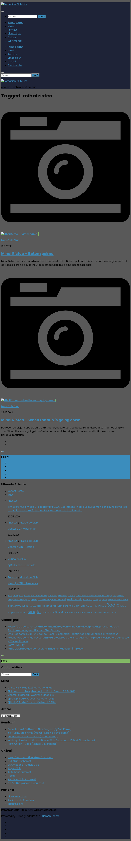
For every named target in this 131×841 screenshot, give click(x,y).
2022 (10, 595)
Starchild (59, 612)
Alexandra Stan (39, 595)
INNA (11, 606)
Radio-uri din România (21, 800)
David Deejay (105, 595)
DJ (29, 599)
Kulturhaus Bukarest (19, 772)
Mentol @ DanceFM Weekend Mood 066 (31, 695)
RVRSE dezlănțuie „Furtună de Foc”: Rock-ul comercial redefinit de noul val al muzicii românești (63, 634)
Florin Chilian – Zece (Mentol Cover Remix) (33, 743)
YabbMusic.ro (15, 804)
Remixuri (12, 29)
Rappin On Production (17, 612)
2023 (15, 595)
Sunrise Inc (70, 612)
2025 (21, 596)
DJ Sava (41, 600)
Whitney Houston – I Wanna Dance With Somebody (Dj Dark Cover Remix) (51, 740)
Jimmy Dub (20, 605)
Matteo (33, 606)
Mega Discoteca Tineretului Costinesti (30, 757)
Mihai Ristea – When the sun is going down (41, 420)
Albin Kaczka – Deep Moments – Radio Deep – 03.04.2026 (41, 691)
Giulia (104, 599)
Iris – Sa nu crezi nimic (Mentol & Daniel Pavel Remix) (38, 732)
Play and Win (99, 605)
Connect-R (93, 595)
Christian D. (81, 595)
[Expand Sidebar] (2, 451)
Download (59, 599)
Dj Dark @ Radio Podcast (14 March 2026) (32, 702)
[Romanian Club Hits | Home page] (14, 4)
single (34, 612)
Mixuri (11, 26)
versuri (107, 612)
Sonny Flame (47, 612)
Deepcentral (118, 595)
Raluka (123, 606)
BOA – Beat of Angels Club (23, 764)
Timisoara (87, 612)
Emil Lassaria (74, 599)
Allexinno (62, 595)
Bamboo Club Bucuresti (22, 779)
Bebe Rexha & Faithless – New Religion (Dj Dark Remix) (39, 729)
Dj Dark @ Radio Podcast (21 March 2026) (31, 698)
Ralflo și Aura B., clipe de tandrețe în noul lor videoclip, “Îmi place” (46, 648)
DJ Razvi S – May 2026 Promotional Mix (30, 687)
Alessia (27, 595)
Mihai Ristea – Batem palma (27, 253)
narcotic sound (44, 605)
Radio (112, 605)
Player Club (14, 768)
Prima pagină (15, 22)
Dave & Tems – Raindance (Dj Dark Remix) (33, 736)
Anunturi (12, 500)
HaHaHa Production (118, 599)
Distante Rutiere (17, 796)
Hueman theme (50, 816)
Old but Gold (79, 606)
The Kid (79, 612)
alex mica (52, 595)
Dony (48, 599)
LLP (27, 606)
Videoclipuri (14, 33)
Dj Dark (34, 599)
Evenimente (15, 40)
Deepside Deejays (17, 599)
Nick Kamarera (60, 605)
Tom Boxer (97, 612)
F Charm (87, 599)
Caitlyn (71, 595)
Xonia (114, 612)
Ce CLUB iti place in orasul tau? (26, 783)
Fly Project (97, 600)
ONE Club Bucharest (19, 761)
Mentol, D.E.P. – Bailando (22, 528)
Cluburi (12, 37)
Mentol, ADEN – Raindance (23, 583)
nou (71, 605)
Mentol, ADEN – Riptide (21, 547)
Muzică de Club (10, 240)
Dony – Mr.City (16, 645)
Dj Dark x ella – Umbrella (21, 565)
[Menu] (2, 11)
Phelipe (89, 606)
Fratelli (11, 775)
